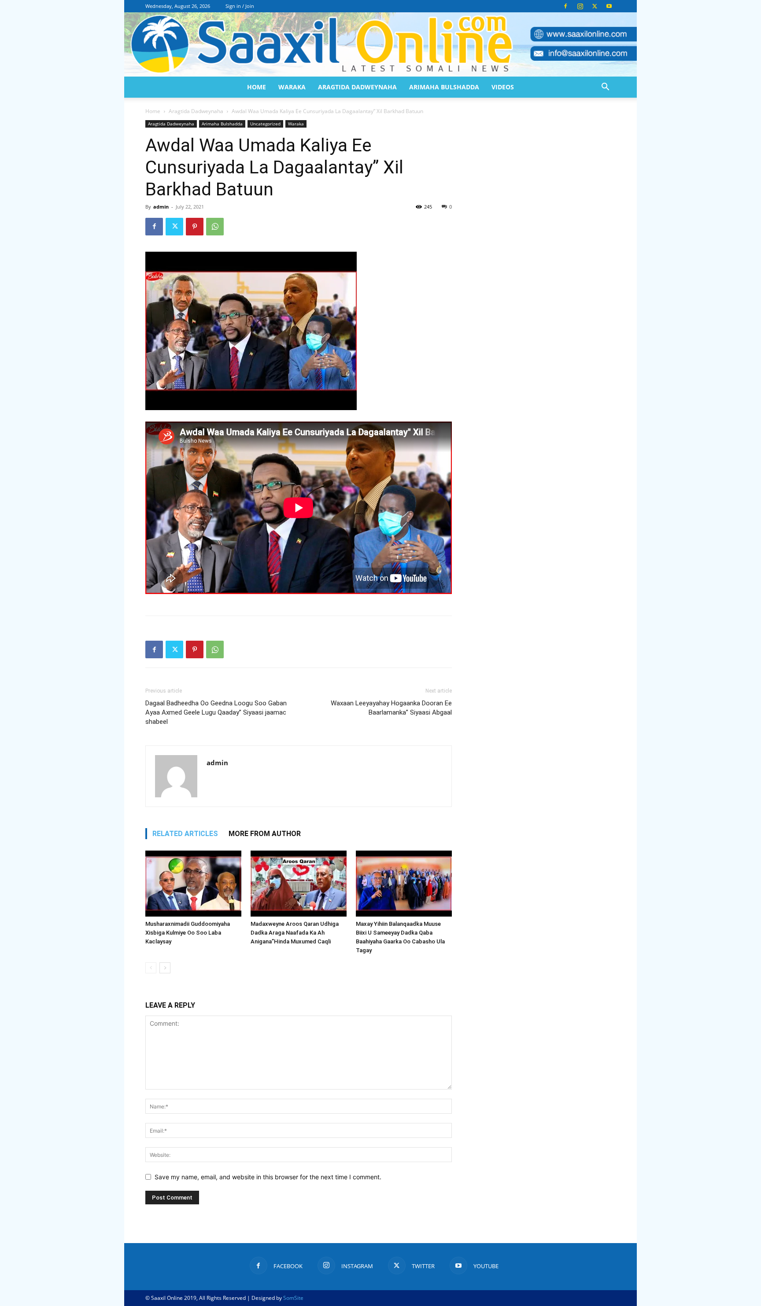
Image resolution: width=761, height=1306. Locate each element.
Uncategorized (265, 124)
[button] (605, 88)
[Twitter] (594, 6)
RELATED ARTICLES (185, 833)
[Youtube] (609, 6)
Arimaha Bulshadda (444, 87)
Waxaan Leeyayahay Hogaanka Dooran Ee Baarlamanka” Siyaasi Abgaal (391, 707)
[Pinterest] (194, 226)
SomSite (293, 1298)
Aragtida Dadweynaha (357, 87)
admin (161, 206)
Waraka (292, 87)
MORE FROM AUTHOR (265, 833)
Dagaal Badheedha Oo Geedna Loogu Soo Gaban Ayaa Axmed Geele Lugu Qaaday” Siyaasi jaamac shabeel (216, 712)
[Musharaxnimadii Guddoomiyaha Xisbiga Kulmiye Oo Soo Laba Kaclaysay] (193, 884)
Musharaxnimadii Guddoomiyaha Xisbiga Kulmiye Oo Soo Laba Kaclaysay (187, 933)
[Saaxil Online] (380, 44)
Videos (502, 87)
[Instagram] (580, 6)
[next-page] (164, 967)
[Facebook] (565, 6)
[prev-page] (150, 967)
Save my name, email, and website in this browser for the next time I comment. (268, 1177)
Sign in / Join (239, 6)
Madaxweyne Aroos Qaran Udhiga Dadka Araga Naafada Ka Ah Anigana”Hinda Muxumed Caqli (295, 933)
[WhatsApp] (215, 226)
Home (256, 87)
